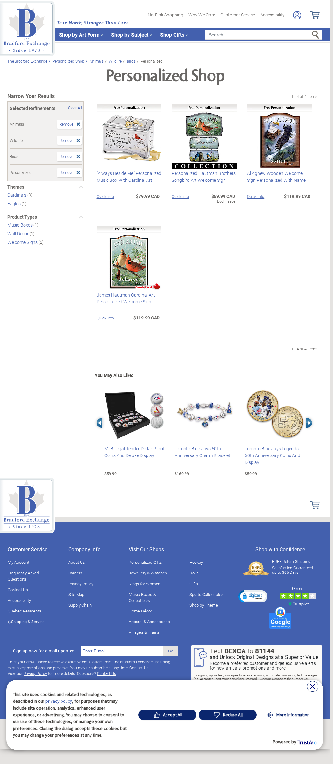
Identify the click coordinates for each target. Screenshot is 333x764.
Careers (75, 573)
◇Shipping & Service (26, 621)
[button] (252, 596)
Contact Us (18, 590)
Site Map (76, 594)
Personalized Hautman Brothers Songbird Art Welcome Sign (204, 176)
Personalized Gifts (145, 562)
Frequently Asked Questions (23, 576)
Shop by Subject (129, 34)
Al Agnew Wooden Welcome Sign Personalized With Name (276, 176)
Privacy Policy (80, 584)
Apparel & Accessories (149, 621)
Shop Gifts (172, 34)
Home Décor (140, 611)
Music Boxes (20, 225)
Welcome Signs (23, 242)
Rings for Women (144, 584)
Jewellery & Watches (148, 573)
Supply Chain (80, 605)
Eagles (14, 204)
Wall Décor (18, 233)
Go (170, 651)
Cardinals (17, 195)
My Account (18, 562)
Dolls (194, 573)
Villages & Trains (144, 632)
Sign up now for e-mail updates (43, 651)
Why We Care (201, 15)
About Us (76, 562)
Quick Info (105, 196)
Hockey (196, 562)
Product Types (22, 217)
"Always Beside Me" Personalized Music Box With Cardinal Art (129, 176)
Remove (66, 124)
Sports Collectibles (206, 594)
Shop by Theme (203, 605)
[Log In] (297, 15)
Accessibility (272, 15)
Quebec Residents (24, 611)
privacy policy (58, 701)
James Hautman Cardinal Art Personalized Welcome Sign (126, 298)
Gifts (193, 584)
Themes (15, 187)
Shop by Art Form (79, 34)
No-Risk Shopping (165, 15)
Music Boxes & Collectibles (142, 597)
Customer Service (237, 15)
